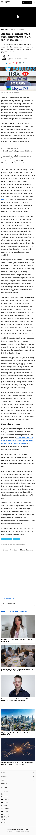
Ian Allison (13, 56)
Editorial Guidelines (26, 550)
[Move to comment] (23, 63)
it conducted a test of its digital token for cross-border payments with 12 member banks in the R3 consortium (17, 441)
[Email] (19, 63)
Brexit (3, 199)
